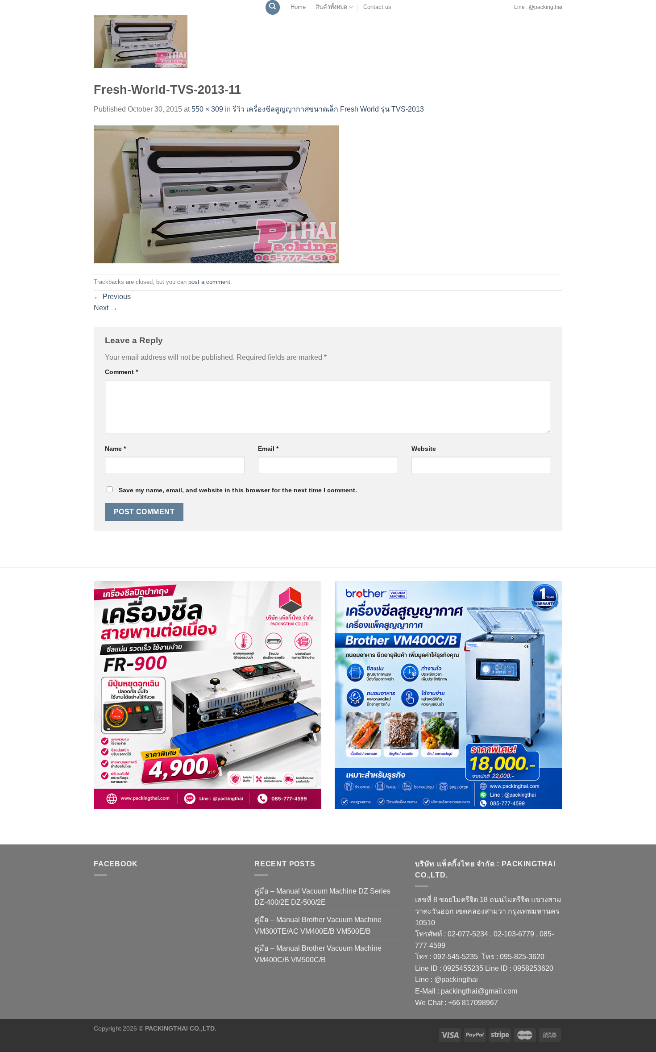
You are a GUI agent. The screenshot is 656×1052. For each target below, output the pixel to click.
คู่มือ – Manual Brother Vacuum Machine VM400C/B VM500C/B (318, 954)
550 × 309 (207, 109)
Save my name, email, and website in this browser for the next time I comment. (238, 490)
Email (268, 448)
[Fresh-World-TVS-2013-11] (216, 194)
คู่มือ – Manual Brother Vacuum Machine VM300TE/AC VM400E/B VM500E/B (318, 925)
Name (115, 448)
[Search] (273, 7)
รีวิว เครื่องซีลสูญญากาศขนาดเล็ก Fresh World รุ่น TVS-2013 (328, 109)
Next (105, 308)
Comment (121, 371)
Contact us (377, 7)
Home (298, 7)
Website (423, 448)
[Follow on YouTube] (511, 12)
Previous (112, 296)
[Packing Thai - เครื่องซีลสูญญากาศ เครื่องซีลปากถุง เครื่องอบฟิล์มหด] (140, 41)
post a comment (209, 282)
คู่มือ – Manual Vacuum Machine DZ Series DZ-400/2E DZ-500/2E (322, 896)
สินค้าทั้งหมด (331, 7)
